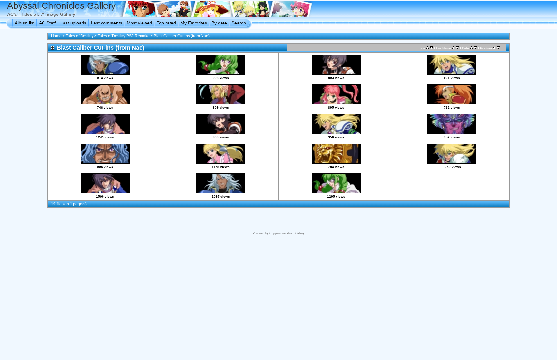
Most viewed (139, 22)
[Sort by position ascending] (494, 48)
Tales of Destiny (79, 36)
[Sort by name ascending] (453, 48)
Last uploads (73, 22)
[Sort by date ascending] (471, 48)
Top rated (166, 22)
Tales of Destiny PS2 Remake (124, 36)
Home (56, 36)
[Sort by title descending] (431, 48)
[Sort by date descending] (475, 48)
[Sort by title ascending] (427, 48)
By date (219, 22)
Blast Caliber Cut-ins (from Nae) (182, 36)
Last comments (106, 22)
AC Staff (47, 22)
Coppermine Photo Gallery (287, 233)
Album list (24, 22)
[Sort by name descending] (457, 48)
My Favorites (194, 22)
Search (238, 22)
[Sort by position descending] (498, 48)
